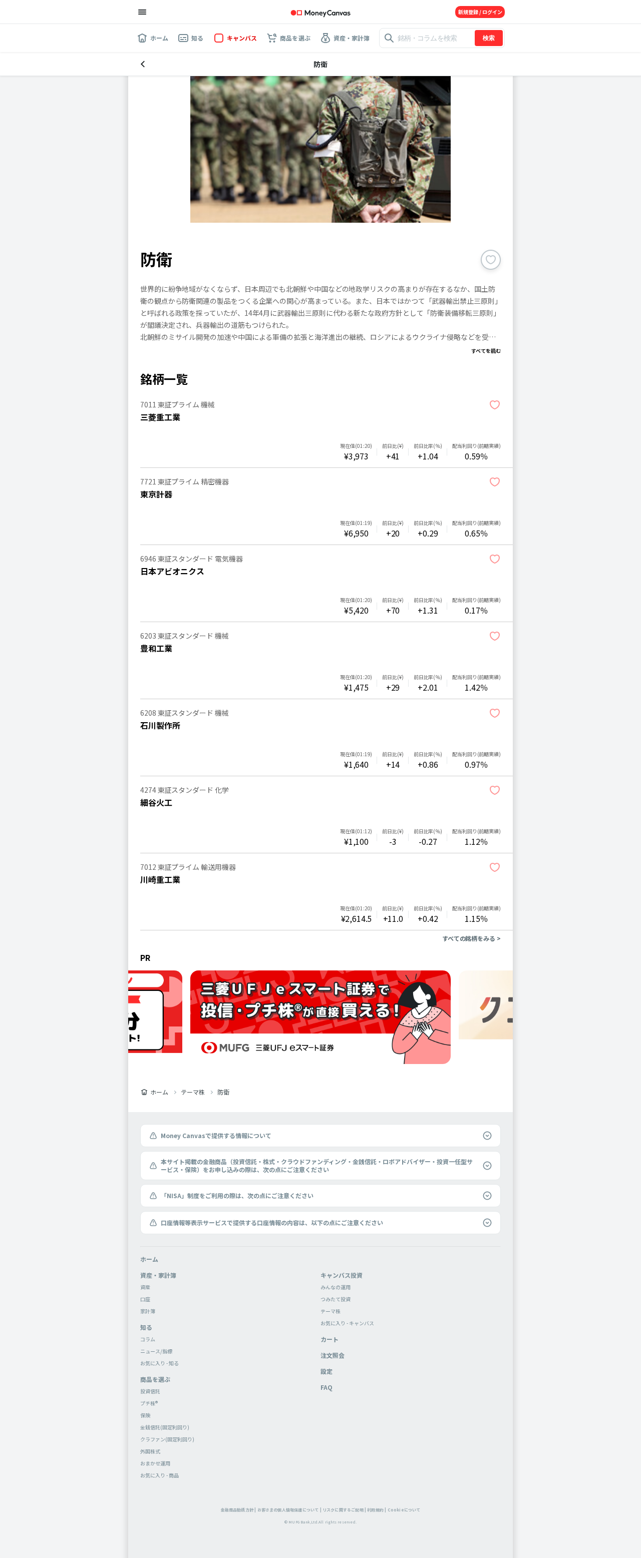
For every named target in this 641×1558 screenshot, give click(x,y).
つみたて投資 (335, 1299)
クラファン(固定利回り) (167, 1439)
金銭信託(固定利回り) (164, 1427)
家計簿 (147, 1311)
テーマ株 (193, 1092)
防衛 (223, 1092)
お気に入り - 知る (159, 1363)
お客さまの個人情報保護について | (289, 1509)
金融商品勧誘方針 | (238, 1509)
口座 (145, 1299)
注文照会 (332, 1355)
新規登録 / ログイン (480, 12)
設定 (326, 1371)
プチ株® (149, 1403)
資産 (145, 1287)
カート (329, 1339)
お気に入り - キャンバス (347, 1323)
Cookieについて (404, 1509)
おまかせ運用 (155, 1463)
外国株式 (150, 1451)
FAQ (326, 1387)
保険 (145, 1415)
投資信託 (150, 1391)
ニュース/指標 (156, 1351)
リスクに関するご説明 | (344, 1509)
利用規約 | (376, 1509)
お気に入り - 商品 (159, 1475)
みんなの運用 (335, 1287)
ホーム (159, 1092)
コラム (147, 1339)
